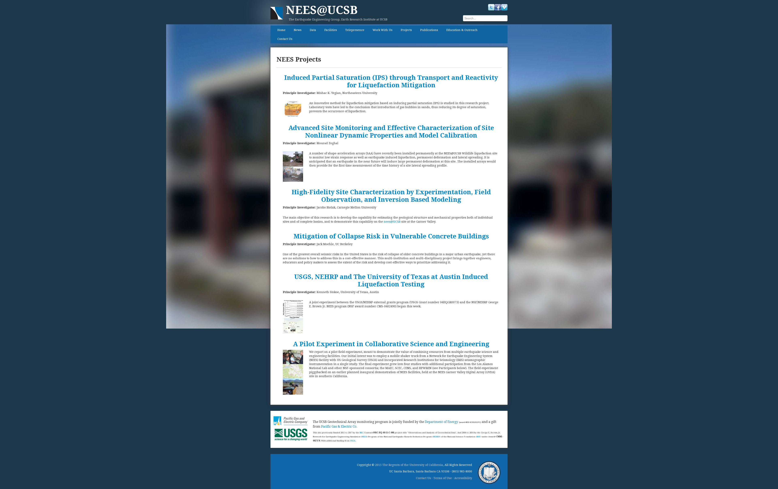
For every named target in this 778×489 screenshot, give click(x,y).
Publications (429, 30)
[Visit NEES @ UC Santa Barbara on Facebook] (498, 7)
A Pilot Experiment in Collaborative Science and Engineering (391, 344)
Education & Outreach (462, 30)
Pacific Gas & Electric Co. (339, 426)
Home (281, 30)
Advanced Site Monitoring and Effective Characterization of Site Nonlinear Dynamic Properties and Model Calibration (391, 131)
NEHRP (436, 437)
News (297, 30)
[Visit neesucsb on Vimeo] (504, 7)
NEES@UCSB (322, 10)
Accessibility (463, 478)
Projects (406, 30)
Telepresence (354, 30)
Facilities (330, 30)
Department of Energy (441, 422)
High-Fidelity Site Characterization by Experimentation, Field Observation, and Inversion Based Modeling (391, 195)
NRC (361, 432)
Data (313, 30)
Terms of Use (442, 478)
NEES (364, 437)
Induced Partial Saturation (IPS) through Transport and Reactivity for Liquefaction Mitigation (391, 81)
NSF (478, 437)
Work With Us (382, 30)
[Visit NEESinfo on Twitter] (491, 7)
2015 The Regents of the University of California (409, 465)
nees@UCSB (392, 221)
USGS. (353, 441)
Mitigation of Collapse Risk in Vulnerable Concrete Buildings (391, 236)
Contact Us (284, 39)
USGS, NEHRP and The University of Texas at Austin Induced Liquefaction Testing (391, 280)
